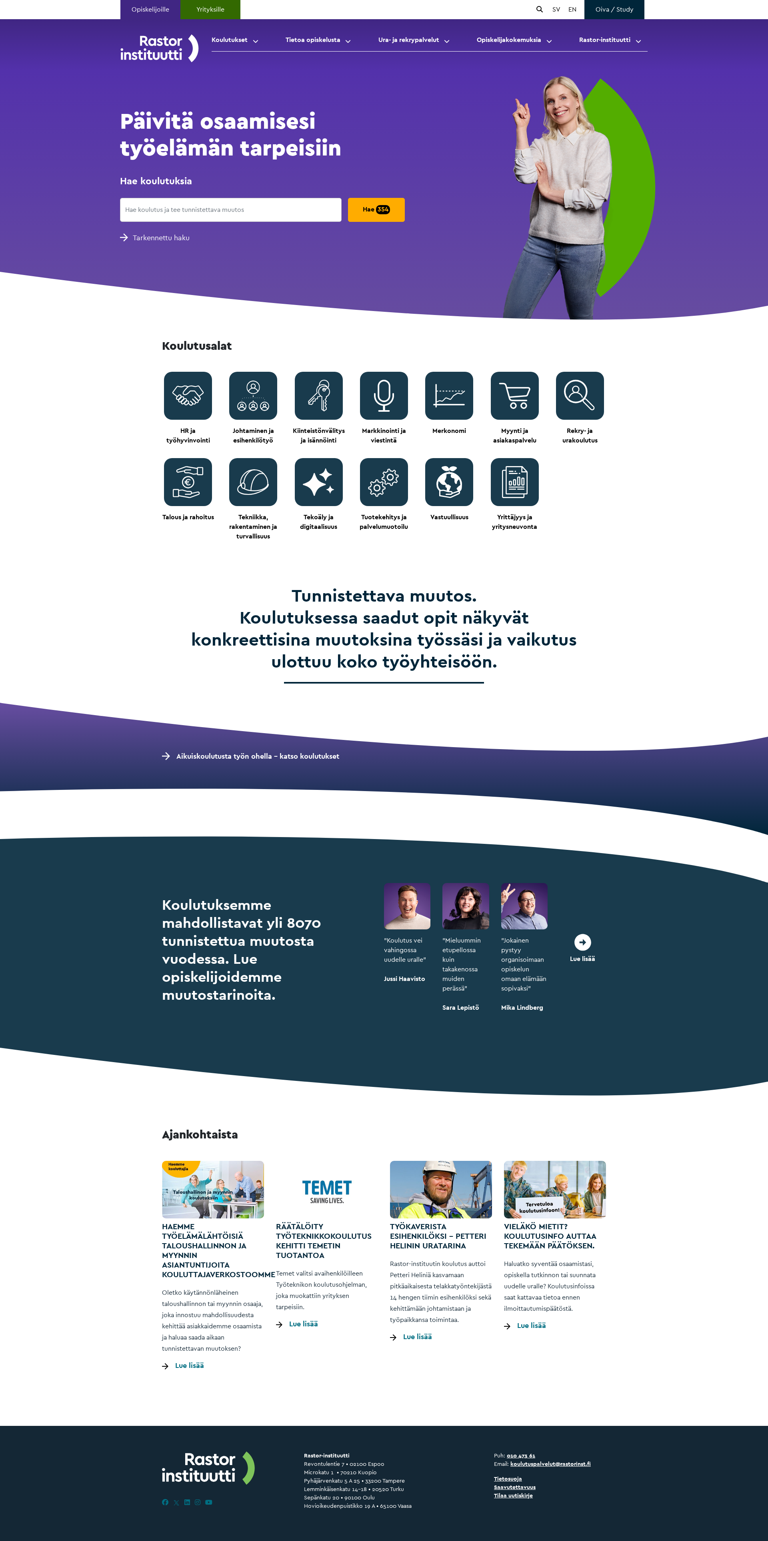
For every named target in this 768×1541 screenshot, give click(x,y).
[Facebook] (165, 1502)
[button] (256, 40)
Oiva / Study (615, 9)
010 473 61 (521, 1455)
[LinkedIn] (187, 1502)
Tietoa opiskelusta (313, 40)
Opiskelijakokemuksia (509, 40)
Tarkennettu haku (161, 237)
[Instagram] (197, 1502)
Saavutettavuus (515, 1487)
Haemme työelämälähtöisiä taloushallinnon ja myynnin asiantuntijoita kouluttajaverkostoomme (218, 1250)
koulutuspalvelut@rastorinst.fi (550, 1463)
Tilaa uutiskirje (513, 1495)
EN (572, 9)
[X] (176, 1502)
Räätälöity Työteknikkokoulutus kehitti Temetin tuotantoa (324, 1240)
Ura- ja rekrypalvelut (408, 40)
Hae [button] (375, 209)
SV (556, 9)
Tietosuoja (508, 1478)
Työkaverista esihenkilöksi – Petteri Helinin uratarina (438, 1236)
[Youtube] (208, 1502)
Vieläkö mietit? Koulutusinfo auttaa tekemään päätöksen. (550, 1236)
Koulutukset (230, 40)
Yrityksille (210, 9)
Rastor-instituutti (604, 40)
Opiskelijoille (150, 9)
